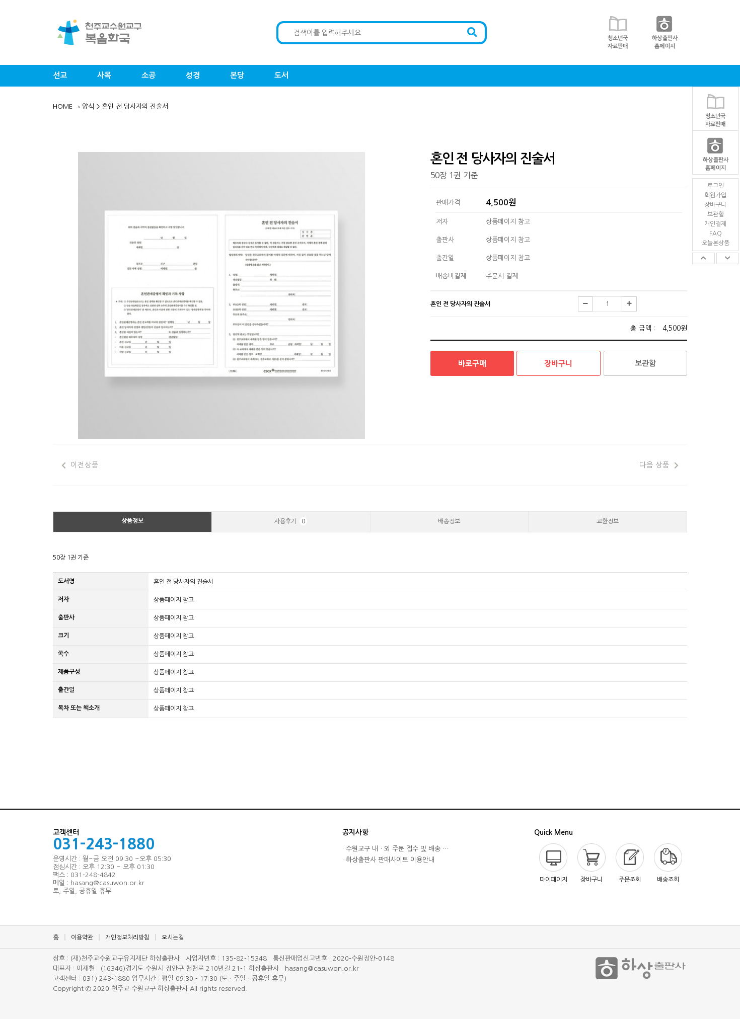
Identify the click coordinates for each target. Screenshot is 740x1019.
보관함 (715, 214)
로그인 (715, 186)
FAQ (715, 233)
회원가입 (715, 195)
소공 (148, 75)
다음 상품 (654, 464)
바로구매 (472, 363)
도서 (281, 75)
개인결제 (715, 224)
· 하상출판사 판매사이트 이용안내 (388, 859)
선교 (60, 75)
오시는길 (173, 937)
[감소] (585, 303)
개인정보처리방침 (127, 937)
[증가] (629, 303)
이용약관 (82, 937)
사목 (104, 75)
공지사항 (355, 832)
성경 (193, 75)
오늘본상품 (715, 243)
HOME (62, 106)
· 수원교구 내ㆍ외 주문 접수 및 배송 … (395, 848)
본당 (237, 75)
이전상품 (83, 464)
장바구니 (715, 205)
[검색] (472, 32)
